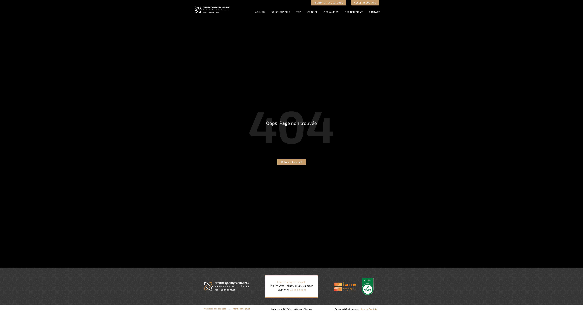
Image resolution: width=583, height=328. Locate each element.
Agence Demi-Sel (369, 309)
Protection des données (214, 308)
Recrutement (354, 12)
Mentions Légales (241, 308)
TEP (298, 12)
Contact (374, 12)
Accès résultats (365, 2)
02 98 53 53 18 (298, 289)
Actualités (331, 12)
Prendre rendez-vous (328, 2)
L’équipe (312, 12)
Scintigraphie (280, 12)
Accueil (260, 12)
